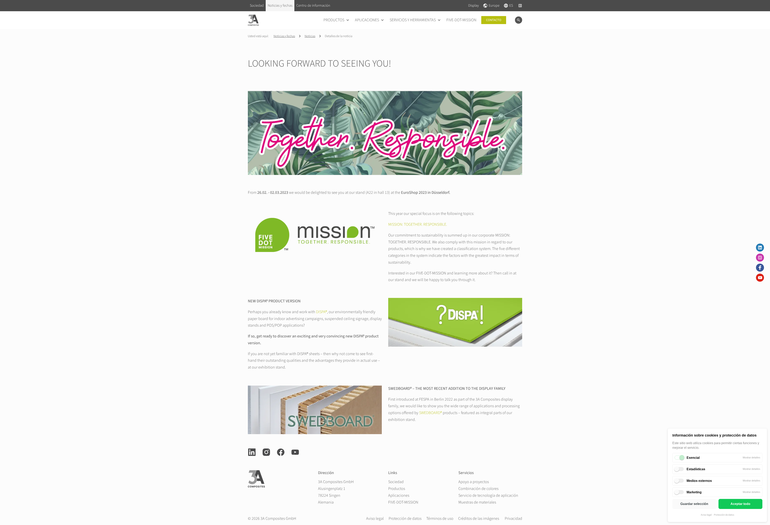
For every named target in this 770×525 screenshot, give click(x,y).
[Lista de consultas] (520, 6)
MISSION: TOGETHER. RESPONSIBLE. (417, 224)
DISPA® (321, 312)
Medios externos (699, 480)
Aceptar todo (740, 504)
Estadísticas (696, 469)
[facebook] (281, 452)
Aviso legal (706, 515)
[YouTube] (760, 278)
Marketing (694, 492)
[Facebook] (760, 268)
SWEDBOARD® (430, 413)
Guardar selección (694, 504)
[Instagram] (760, 258)
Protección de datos (724, 515)
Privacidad (513, 518)
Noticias (310, 36)
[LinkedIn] (760, 248)
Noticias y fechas (284, 36)
